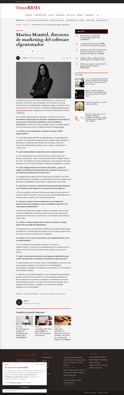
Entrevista (26, 294)
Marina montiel (61, 294)
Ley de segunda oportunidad (36, 20)
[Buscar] (98, 15)
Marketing (90, 20)
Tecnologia (104, 365)
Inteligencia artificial (105, 20)
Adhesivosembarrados (95, 368)
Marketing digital (57, 20)
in (22, 51)
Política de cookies (103, 392)
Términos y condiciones (90, 392)
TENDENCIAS (89, 15)
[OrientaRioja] (28, 7)
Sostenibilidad (71, 20)
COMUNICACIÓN (40, 15)
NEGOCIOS (71, 15)
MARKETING (60, 15)
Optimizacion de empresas (47, 294)
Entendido (24, 387)
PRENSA (79, 15)
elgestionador (58, 127)
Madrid (82, 20)
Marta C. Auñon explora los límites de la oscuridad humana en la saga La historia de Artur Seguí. (74, 372)
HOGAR (51, 15)
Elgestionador (35, 294)
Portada (28, 15)
